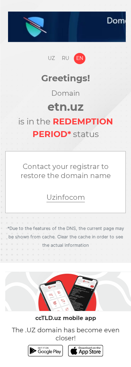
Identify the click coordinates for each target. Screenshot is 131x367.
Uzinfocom (65, 197)
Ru (65, 58)
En (79, 58)
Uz (51, 58)
